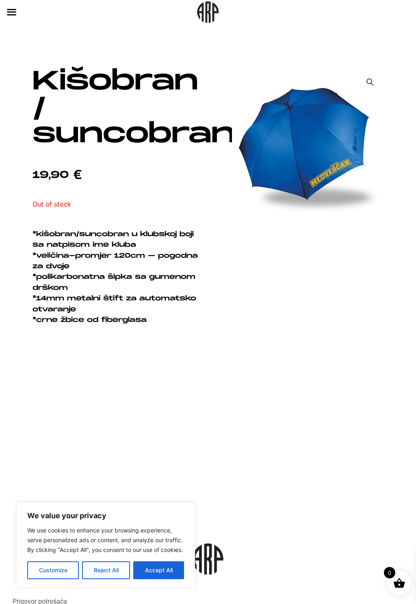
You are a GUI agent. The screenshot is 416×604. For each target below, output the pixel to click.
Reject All (106, 570)
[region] (105, 545)
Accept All (159, 570)
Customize (53, 570)
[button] (370, 82)
